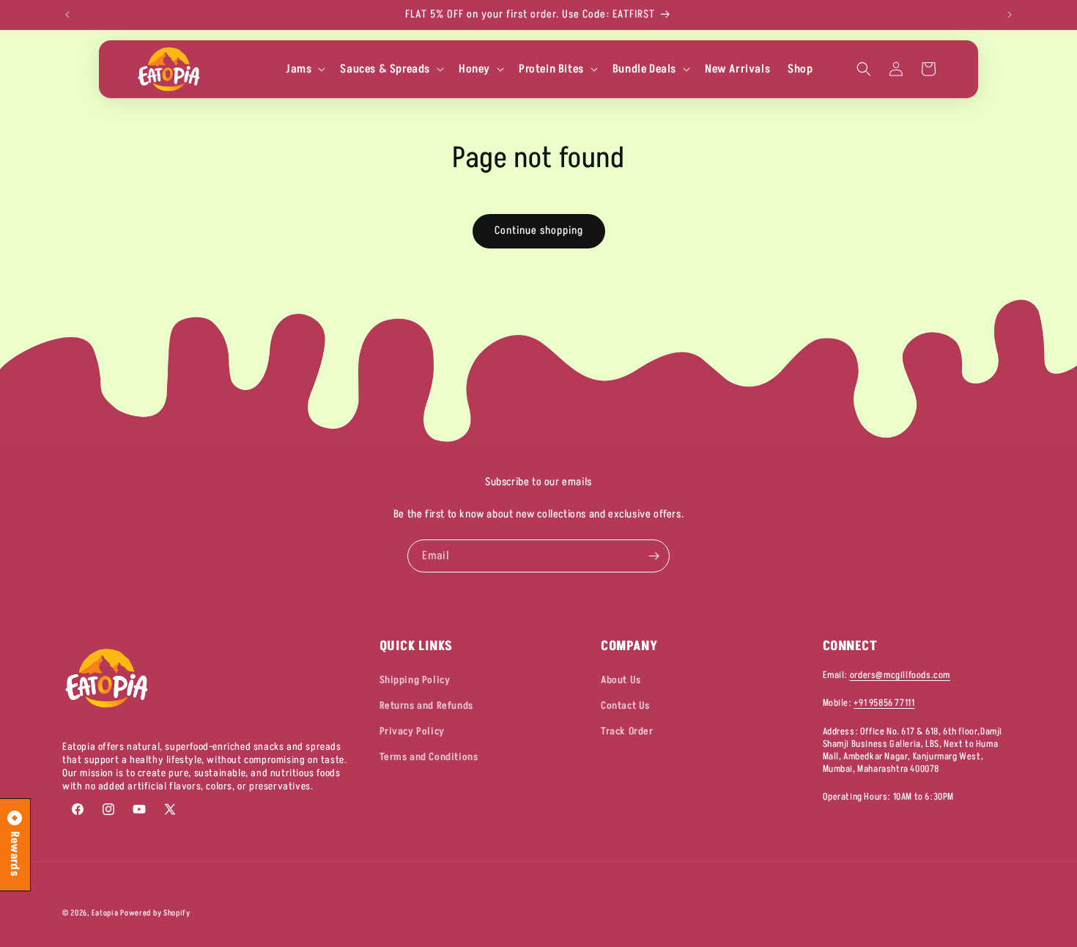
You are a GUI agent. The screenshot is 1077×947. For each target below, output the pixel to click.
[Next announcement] (1009, 15)
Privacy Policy (412, 732)
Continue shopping (539, 230)
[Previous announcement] (67, 15)
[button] (304, 69)
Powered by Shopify (155, 912)
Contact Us (625, 705)
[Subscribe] (653, 556)
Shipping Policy (415, 680)
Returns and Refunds (426, 705)
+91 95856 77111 (884, 703)
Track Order (627, 732)
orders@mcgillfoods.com (900, 675)
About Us (621, 680)
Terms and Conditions (429, 757)
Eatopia (106, 912)
